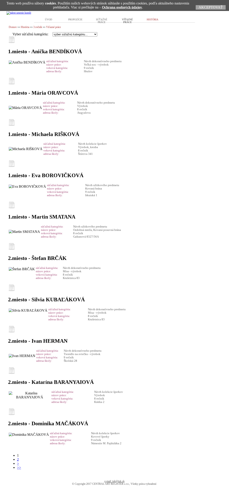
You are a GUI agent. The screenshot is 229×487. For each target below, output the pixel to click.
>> (19, 467)
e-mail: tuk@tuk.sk (114, 481)
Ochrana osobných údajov (122, 7)
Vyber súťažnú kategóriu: (31, 34)
